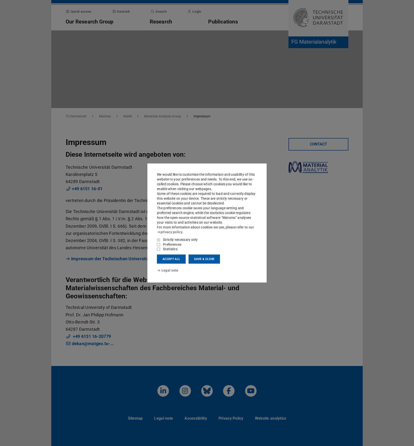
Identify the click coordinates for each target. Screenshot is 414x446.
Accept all (171, 259)
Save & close (204, 259)
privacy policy (171, 232)
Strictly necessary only (180, 240)
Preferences (172, 244)
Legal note (169, 270)
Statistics (170, 249)
